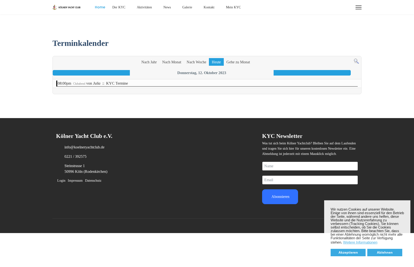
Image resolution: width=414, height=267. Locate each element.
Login (61, 180)
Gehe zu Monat (238, 62)
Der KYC (118, 7)
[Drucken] (358, 53)
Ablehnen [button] (385, 252)
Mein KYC (233, 7)
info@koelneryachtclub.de (84, 147)
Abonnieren (280, 197)
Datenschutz (93, 180)
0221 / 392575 (75, 156)
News (167, 7)
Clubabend (79, 83)
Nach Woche (196, 62)
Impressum (75, 180)
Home (100, 7)
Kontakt (209, 7)
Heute (216, 62)
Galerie (187, 7)
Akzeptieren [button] (348, 252)
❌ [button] (407, 204)
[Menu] (359, 7)
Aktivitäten (144, 7)
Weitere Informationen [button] (360, 242)
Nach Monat (171, 62)
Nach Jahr (149, 62)
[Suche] (356, 61)
